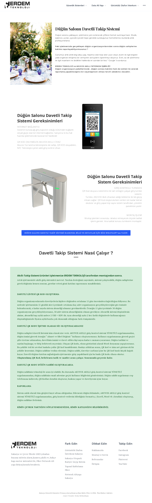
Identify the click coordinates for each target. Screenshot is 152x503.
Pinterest (123, 459)
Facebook (123, 450)
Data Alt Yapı (97, 5)
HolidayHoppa (84, 496)
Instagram (124, 455)
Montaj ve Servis (100, 455)
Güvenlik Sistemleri (75, 5)
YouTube (123, 464)
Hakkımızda (98, 450)
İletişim (95, 464)
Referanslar (97, 459)
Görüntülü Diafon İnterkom (123, 5)
